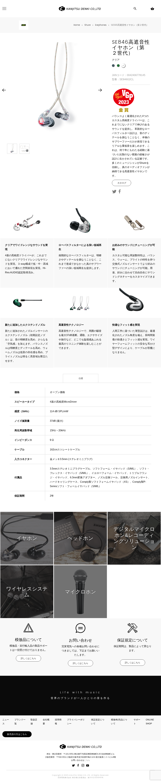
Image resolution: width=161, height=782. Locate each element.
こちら (87, 760)
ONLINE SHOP (150, 721)
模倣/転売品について (119, 721)
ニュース (5, 721)
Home (77, 25)
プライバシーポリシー (76, 721)
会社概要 (46, 721)
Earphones (100, 25)
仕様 (80, 378)
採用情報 (58, 721)
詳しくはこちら (28, 658)
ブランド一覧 (19, 721)
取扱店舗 (34, 721)
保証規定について (97, 721)
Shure (87, 25)
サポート (137, 721)
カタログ (121, 183)
